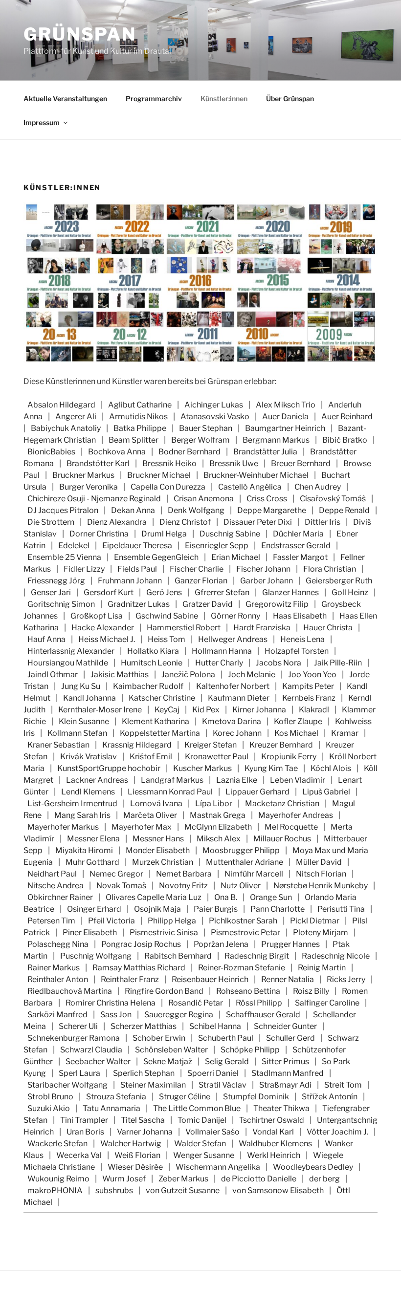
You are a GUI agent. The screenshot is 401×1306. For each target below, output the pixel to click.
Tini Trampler (84, 1120)
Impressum (41, 122)
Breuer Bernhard (301, 463)
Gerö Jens (164, 592)
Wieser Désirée (135, 1167)
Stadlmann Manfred (287, 1073)
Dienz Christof (185, 522)
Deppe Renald (344, 510)
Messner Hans (158, 838)
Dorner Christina (99, 533)
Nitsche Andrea (55, 885)
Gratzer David (207, 604)
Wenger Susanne (203, 1155)
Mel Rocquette (291, 827)
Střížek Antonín (329, 1096)
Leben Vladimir (297, 780)
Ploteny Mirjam (320, 932)
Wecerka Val (79, 1155)
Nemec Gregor (116, 873)
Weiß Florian (137, 1155)
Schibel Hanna (215, 1026)
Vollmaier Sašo (212, 1131)
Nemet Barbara (184, 873)
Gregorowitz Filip (277, 604)
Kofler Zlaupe (298, 721)
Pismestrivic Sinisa (164, 932)
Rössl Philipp (259, 1002)
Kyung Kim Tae (271, 768)
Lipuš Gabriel (326, 791)
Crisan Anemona (204, 498)
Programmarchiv (154, 98)
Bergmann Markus (276, 440)
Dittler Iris (322, 522)
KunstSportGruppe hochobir (108, 768)
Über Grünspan (290, 98)
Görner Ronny (235, 616)
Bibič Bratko (344, 440)
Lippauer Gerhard (257, 791)
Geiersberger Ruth (339, 580)
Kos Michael (296, 733)
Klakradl (314, 709)
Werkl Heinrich (273, 1155)
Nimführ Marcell (253, 873)
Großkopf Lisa (96, 616)
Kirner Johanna (259, 709)
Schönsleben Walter (171, 1049)
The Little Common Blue (197, 1108)
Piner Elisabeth (90, 932)
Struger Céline (184, 1096)
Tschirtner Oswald (271, 1120)
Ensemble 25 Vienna (64, 557)
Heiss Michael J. (106, 639)
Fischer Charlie (196, 569)
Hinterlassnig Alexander (70, 651)
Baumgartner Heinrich (285, 428)
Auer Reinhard (347, 416)
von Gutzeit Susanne (183, 1190)
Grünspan (79, 34)
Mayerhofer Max (141, 827)
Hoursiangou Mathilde (67, 662)
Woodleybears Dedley (313, 1167)
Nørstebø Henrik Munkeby (320, 885)
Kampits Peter (308, 686)
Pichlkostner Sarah (243, 920)
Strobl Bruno (50, 1096)
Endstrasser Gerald (296, 545)
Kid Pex (206, 709)
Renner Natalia (287, 979)
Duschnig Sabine (230, 533)
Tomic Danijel (202, 1120)
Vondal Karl (273, 1131)
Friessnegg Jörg (56, 580)
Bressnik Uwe (233, 463)
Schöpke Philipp (250, 1049)
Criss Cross (266, 498)
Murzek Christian (162, 862)
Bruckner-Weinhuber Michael (256, 475)
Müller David (319, 862)
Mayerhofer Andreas (295, 815)
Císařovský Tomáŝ (333, 498)
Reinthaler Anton (57, 979)
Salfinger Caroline (327, 1002)
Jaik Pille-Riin (338, 662)
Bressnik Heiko (169, 463)
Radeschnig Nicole (336, 956)
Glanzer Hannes (290, 592)
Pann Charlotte (277, 909)
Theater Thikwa (281, 1108)
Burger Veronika (88, 487)
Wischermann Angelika (218, 1167)
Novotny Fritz (183, 885)
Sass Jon (116, 1014)
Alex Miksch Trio (285, 404)
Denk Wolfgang (196, 510)
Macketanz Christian (282, 803)
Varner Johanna (145, 1131)
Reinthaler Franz (130, 979)
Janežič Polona (188, 674)
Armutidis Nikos (138, 416)
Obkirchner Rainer (60, 897)
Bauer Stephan (205, 428)
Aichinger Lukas (213, 404)
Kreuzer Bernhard (281, 744)
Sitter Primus (285, 1061)
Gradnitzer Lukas (139, 604)
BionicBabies (51, 451)
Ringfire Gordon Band (164, 991)
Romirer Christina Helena (111, 1002)
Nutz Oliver (241, 885)
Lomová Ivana (156, 803)
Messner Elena (93, 838)
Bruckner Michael (159, 475)
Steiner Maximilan (153, 1085)
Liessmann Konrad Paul (170, 791)
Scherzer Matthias (144, 1026)
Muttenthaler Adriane (244, 862)
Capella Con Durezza (168, 487)
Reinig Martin (322, 967)
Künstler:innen (223, 98)
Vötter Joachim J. (337, 1131)
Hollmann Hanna (222, 651)
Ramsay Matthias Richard (138, 967)
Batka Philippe (139, 428)
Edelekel (73, 545)
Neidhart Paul (52, 873)
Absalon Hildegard (61, 404)
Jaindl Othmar (52, 674)
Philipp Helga (172, 920)
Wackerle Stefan (57, 1143)
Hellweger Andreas (232, 639)
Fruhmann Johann (130, 580)
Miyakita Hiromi (84, 850)
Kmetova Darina (231, 721)
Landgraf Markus (172, 780)
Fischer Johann (263, 569)
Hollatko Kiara (153, 651)
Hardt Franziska (261, 627)
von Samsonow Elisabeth (278, 1190)
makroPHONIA (55, 1190)
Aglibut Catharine (140, 404)
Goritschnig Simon (61, 604)
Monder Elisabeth (158, 850)
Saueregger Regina (178, 1014)
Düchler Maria (298, 533)
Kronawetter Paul (216, 756)
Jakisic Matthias (119, 674)
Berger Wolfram (200, 440)
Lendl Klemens (88, 791)
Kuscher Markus (202, 768)
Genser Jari (51, 592)
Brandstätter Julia (265, 451)
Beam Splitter (133, 440)
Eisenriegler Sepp (216, 545)
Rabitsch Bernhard (178, 956)
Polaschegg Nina (58, 944)
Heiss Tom (166, 639)
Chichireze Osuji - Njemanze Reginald (94, 498)
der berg (324, 1178)
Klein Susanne (84, 721)
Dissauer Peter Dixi (257, 522)
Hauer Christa (328, 627)
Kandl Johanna (89, 698)
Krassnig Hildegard (137, 744)
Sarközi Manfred (57, 1014)
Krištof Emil (151, 756)
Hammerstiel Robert (184, 627)
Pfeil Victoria (111, 920)
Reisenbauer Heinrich (210, 979)
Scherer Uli (78, 1026)
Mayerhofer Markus (63, 827)
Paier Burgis (216, 909)
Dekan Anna (133, 510)
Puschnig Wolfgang (96, 956)
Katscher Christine (162, 698)
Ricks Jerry (346, 979)
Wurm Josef (124, 1178)
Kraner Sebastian (58, 744)
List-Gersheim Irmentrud (72, 803)
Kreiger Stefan (210, 744)
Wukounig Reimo (58, 1178)
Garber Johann (266, 580)
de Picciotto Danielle (258, 1178)
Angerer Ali (75, 416)
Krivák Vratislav (88, 756)
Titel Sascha (143, 1120)
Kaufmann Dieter (238, 698)
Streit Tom (343, 1085)
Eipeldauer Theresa (137, 545)
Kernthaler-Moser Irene (100, 709)
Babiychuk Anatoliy (66, 428)
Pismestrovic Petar (245, 932)
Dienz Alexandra (117, 522)
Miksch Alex (219, 838)
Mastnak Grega (217, 815)
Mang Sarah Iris (82, 815)
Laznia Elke (236, 780)
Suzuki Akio (48, 1108)
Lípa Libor (213, 803)
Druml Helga (164, 533)
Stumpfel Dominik (256, 1096)
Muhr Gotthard (92, 862)
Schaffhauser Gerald (263, 1014)
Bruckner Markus (83, 475)
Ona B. (225, 897)
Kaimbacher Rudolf (148, 686)
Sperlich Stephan (144, 1073)
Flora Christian (329, 569)
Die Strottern (50, 522)
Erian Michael (235, 557)
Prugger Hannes (290, 944)
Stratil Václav (222, 1085)
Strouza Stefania (116, 1096)
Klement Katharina (155, 721)
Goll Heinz (350, 592)
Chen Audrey (317, 487)
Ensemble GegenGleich (156, 557)
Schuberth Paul (225, 1038)
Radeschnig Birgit (256, 956)
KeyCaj (167, 709)
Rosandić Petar (195, 1002)
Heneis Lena (302, 639)
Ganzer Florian (201, 580)
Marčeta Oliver (150, 815)
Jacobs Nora (278, 662)
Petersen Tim (51, 920)
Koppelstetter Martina (160, 733)
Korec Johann (237, 733)
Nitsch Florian (321, 873)
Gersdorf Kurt (109, 592)
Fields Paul (137, 569)
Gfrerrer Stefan (222, 592)
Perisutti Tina (341, 909)
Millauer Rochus (282, 838)
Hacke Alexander (102, 627)
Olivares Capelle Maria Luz (153, 897)
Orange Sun (271, 897)
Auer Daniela (285, 416)
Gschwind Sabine (166, 616)
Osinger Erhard (94, 909)
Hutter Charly (219, 662)
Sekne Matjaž (167, 1061)
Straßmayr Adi (285, 1085)
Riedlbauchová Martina (69, 991)
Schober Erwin (159, 1038)
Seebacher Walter (98, 1061)
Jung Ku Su (80, 686)
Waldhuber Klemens (275, 1143)
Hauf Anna (46, 639)
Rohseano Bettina (248, 991)
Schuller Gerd (290, 1038)
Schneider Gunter (285, 1026)
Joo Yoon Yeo (312, 674)
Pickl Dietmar (314, 920)
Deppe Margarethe (271, 510)
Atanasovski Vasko (214, 416)
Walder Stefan (200, 1143)
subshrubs (114, 1190)
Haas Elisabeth (300, 616)
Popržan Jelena (221, 944)
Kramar (344, 733)
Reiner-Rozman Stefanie (241, 967)
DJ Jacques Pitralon (62, 510)
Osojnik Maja (157, 909)
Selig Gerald (227, 1061)
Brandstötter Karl (98, 463)
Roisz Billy (311, 991)
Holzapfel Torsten (297, 651)
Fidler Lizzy (84, 569)
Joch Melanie (251, 674)
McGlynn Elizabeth (218, 827)
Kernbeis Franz (308, 698)
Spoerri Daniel (213, 1073)
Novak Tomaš (121, 885)
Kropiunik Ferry (288, 756)
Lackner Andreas (97, 780)
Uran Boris (85, 1131)
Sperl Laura (79, 1073)
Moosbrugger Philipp (241, 850)
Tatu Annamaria (111, 1108)
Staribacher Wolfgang (67, 1085)
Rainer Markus (53, 967)
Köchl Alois (331, 768)
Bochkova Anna (117, 451)
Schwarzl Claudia (91, 1049)
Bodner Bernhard (189, 451)
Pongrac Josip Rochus (141, 944)
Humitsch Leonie (151, 662)
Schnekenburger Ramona (73, 1038)
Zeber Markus (183, 1178)
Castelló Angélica (250, 487)
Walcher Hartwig (130, 1143)
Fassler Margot (300, 557)
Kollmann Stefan (77, 733)
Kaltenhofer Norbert (232, 686)
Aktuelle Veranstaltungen (65, 98)
